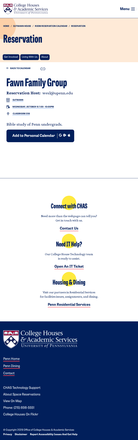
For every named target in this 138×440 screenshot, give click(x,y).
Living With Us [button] (30, 57)
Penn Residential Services (69, 305)
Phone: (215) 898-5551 (18, 408)
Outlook (64, 135)
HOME (6, 26)
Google (60, 135)
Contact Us (69, 228)
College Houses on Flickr (20, 414)
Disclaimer (21, 434)
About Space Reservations (21, 394)
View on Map (12, 401)
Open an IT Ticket (69, 267)
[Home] (25, 9)
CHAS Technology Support (21, 388)
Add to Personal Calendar (33, 136)
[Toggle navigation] (133, 9)
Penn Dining (11, 366)
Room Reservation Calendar (51, 26)
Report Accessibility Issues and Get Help (53, 434)
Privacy (7, 434)
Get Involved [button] (11, 57)
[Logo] (40, 338)
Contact (9, 373)
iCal (69, 135)
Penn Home (11, 359)
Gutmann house (22, 26)
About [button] (44, 57)
